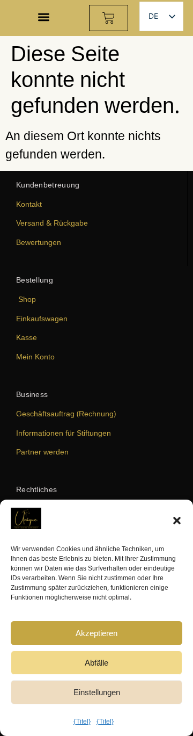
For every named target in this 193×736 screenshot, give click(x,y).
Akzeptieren (96, 632)
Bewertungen (38, 242)
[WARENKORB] (108, 18)
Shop (27, 299)
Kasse (26, 337)
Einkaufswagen (42, 318)
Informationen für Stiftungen (63, 433)
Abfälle (96, 662)
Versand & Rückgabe (52, 223)
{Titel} (82, 721)
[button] (177, 520)
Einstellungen (96, 692)
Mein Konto (35, 356)
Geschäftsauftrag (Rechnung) (66, 413)
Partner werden (42, 451)
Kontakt (29, 204)
